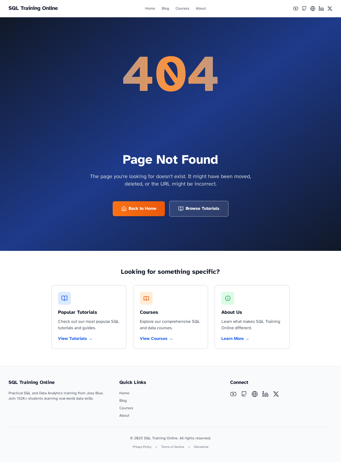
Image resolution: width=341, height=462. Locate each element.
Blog (165, 9)
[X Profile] (329, 8)
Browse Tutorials (203, 208)
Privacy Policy (142, 447)
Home (150, 9)
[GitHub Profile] (304, 8)
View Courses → (156, 338)
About (201, 9)
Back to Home (142, 208)
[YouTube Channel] (295, 8)
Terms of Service (172, 447)
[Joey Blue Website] (312, 8)
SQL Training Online (33, 8)
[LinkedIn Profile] (321, 8)
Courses (182, 9)
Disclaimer (201, 447)
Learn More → (235, 338)
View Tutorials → (75, 338)
